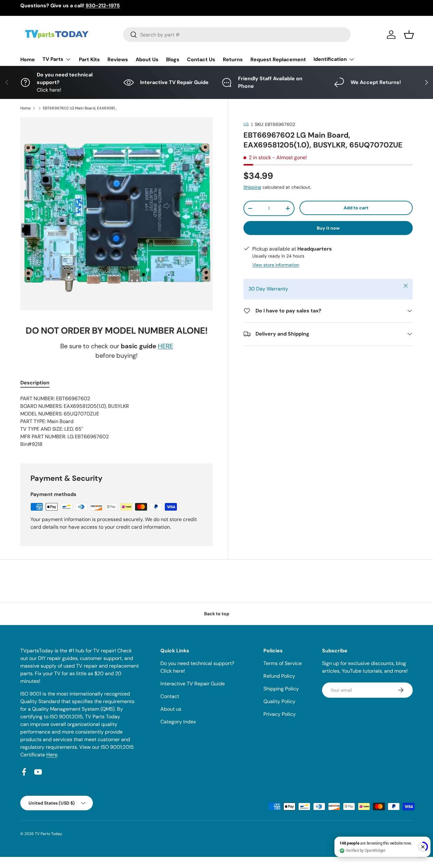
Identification (330, 59)
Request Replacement (278, 59)
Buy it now (328, 228)
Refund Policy (279, 676)
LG (246, 124)
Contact (169, 696)
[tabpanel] (116, 421)
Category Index (178, 721)
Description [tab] (34, 382)
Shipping (252, 187)
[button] (409, 35)
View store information (275, 265)
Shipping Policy (281, 688)
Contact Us (201, 59)
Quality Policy (279, 701)
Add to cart (356, 208)
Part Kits (89, 59)
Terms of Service (282, 663)
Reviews (117, 59)
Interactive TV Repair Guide (192, 683)
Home (27, 59)
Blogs (172, 59)
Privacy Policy (279, 714)
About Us (147, 59)
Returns (233, 59)
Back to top (216, 614)
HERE (165, 346)
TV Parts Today (48, 833)
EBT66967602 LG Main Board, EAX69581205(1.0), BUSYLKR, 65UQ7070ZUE (81, 108)
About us (170, 709)
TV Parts (52, 59)
